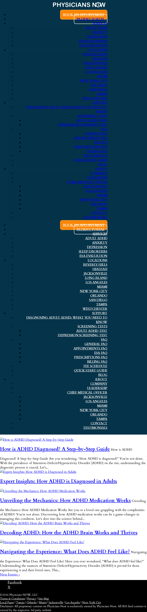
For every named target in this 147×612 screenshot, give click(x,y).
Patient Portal (91, 19)
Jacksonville (95, 63)
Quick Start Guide (90, 160)
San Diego (98, 89)
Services (100, 23)
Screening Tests (92, 116)
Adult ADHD (96, 28)
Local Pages (7, 602)
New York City (93, 81)
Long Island (96, 67)
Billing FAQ (97, 151)
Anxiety (99, 32)
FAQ (104, 129)
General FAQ (95, 133)
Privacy (31, 599)
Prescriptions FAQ (90, 147)
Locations (97, 50)
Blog (102, 164)
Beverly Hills (95, 54)
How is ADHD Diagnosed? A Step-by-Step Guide (55, 449)
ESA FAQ (100, 142)
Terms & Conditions (12, 599)
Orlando (98, 85)
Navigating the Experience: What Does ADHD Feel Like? (65, 551)
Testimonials (95, 217)
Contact (99, 213)
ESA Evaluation (93, 45)
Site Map (43, 599)
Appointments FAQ (90, 138)
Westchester (94, 98)
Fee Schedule (95, 155)
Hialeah (99, 59)
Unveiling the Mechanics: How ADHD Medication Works (65, 500)
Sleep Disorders (93, 41)
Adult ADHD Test (91, 120)
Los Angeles (96, 72)
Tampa (101, 94)
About (101, 169)
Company (98, 173)
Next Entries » (10, 574)
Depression (97, 36)
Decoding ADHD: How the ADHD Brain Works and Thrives (68, 532)
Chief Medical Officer (87, 182)
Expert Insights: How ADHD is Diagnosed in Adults (58, 481)
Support (99, 103)
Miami (102, 76)
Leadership (97, 178)
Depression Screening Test (82, 125)
